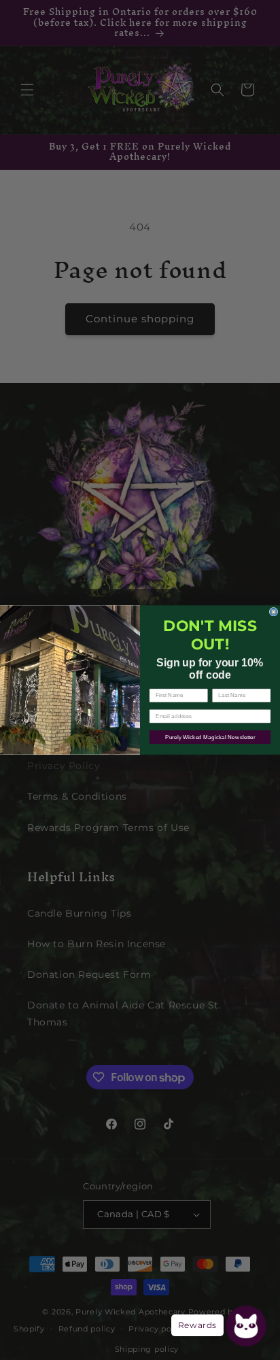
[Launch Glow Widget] (246, 1326)
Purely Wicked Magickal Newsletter (210, 737)
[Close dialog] (273, 611)
